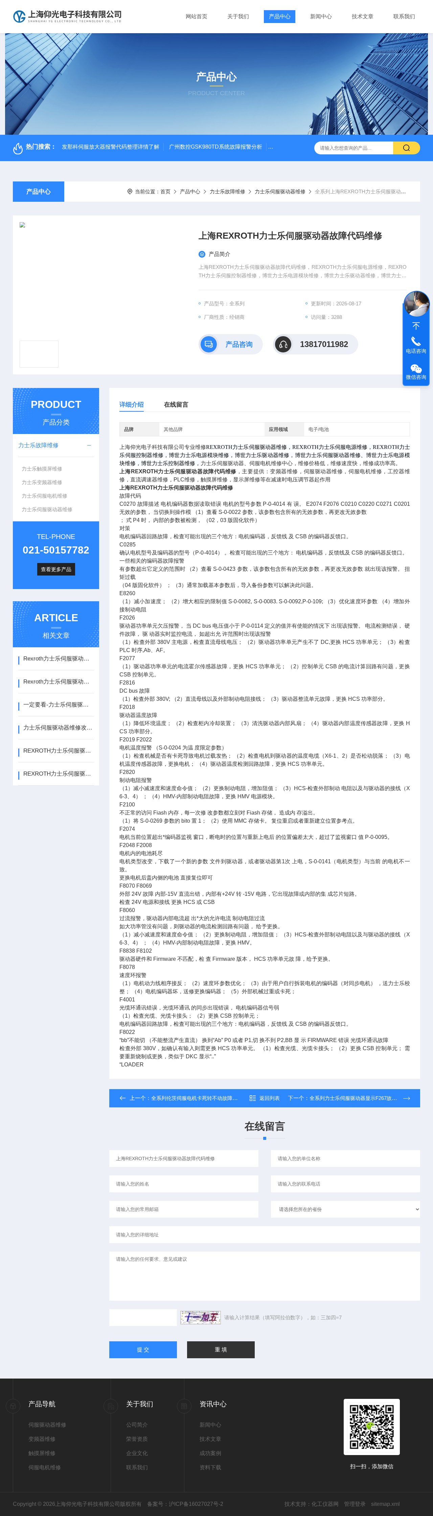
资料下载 (210, 1467)
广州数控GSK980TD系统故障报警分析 (215, 147)
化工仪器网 (325, 1504)
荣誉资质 (137, 1439)
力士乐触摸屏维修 (42, 469)
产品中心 (280, 16)
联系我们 (404, 16)
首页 (165, 191)
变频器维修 (41, 1439)
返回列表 (269, 1098)
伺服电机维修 (44, 1467)
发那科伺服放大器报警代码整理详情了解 (110, 147)
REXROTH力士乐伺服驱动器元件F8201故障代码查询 (58, 774)
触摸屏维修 (41, 1453)
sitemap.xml (385, 1504)
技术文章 (362, 16)
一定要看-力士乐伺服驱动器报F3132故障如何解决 (58, 704)
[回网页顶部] (416, 326)
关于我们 (238, 16)
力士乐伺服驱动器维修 (280, 191)
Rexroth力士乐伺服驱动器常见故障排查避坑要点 (58, 681)
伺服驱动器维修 (47, 1425)
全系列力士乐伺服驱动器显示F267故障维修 (358, 1098)
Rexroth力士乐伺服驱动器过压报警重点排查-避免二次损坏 (58, 658)
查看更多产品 (56, 569)
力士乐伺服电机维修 (44, 496)
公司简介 (137, 1425)
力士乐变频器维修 (42, 482)
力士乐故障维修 (227, 191)
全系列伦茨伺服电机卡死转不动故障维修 (197, 1098)
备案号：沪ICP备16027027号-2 (185, 1504)
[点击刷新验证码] (200, 1317)
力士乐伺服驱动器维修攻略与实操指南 (58, 727)
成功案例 (210, 1453)
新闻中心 (321, 16)
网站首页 (196, 16)
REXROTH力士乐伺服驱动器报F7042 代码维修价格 (58, 751)
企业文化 (137, 1453)
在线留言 (176, 404)
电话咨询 (416, 351)
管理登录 (355, 1504)
